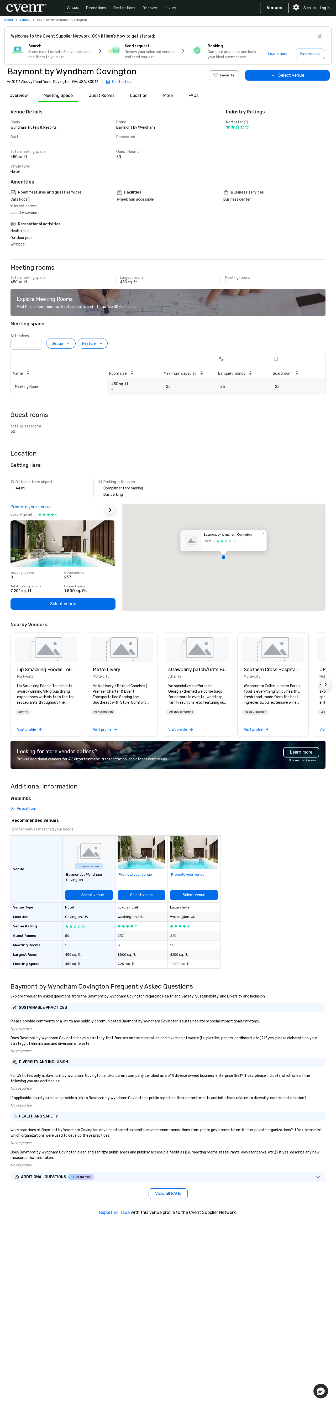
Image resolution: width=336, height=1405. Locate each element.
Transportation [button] (103, 711)
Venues (72, 8)
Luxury (170, 8)
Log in (325, 8)
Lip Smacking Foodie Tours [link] (46, 669)
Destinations (124, 8)
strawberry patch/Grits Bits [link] (197, 669)
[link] (46, 649)
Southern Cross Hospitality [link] (273, 669)
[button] (36, 342)
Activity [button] (23, 711)
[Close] (319, 36)
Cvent (8, 20)
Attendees (19, 336)
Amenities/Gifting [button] (181, 711)
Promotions (96, 8)
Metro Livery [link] (106, 669)
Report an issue (114, 1212)
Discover (150, 8)
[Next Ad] (110, 510)
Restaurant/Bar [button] (255, 711)
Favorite (227, 75)
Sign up (309, 8)
